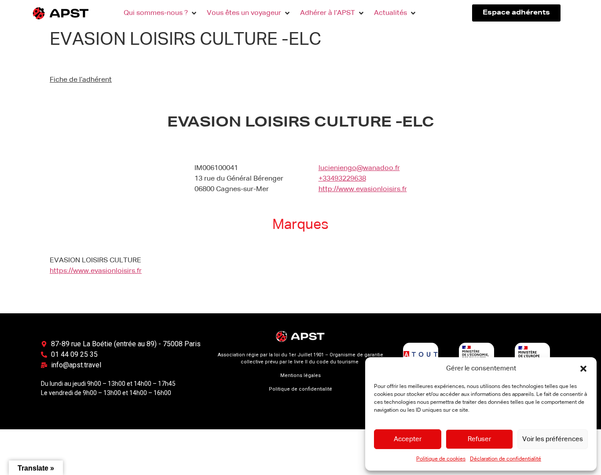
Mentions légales (300, 375)
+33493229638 (342, 178)
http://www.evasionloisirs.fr (363, 189)
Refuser (479, 439)
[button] (583, 368)
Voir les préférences (552, 439)
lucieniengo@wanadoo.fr (359, 168)
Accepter (407, 439)
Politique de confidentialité (300, 389)
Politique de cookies (440, 459)
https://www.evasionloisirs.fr (96, 271)
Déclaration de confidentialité (505, 459)
